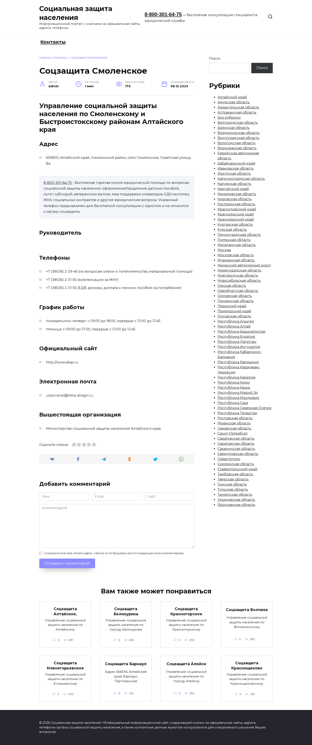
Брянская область (234, 128)
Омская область (232, 286)
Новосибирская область (239, 281)
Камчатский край (233, 189)
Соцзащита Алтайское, (65, 611)
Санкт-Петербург (233, 433)
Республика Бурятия (236, 337)
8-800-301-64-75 (163, 14)
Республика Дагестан (237, 342)
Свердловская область (238, 454)
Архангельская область (238, 107)
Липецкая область (234, 240)
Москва (224, 250)
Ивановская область (236, 168)
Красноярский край (236, 214)
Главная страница (53, 57)
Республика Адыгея (236, 321)
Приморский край (234, 311)
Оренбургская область (238, 291)
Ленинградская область (239, 235)
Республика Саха (233, 403)
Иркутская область (234, 174)
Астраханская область (237, 112)
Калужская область (234, 184)
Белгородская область (238, 123)
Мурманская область (236, 260)
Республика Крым (234, 388)
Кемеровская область (237, 194)
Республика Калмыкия (238, 362)
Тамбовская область (235, 474)
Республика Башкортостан (242, 332)
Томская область (232, 484)
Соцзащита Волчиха (247, 609)
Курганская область (235, 225)
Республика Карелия (237, 377)
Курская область (232, 230)
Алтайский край (232, 97)
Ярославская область (236, 505)
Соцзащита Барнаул (125, 663)
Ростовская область (235, 418)
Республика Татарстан (237, 413)
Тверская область (233, 479)
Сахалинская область (236, 449)
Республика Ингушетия (239, 347)
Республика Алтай (234, 326)
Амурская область (234, 102)
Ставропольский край (237, 469)
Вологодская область (237, 143)
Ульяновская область (236, 500)
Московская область (236, 255)
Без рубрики (229, 117)
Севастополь (229, 459)
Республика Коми (234, 382)
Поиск (215, 58)
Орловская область (235, 296)
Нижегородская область (239, 270)
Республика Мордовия (238, 398)
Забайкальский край (236, 163)
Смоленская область (236, 464)
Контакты (53, 42)
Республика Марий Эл (238, 393)
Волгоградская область (238, 138)
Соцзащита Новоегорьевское (65, 665)
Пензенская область (236, 301)
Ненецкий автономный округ (244, 265)
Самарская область (235, 428)
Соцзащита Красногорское (186, 611)
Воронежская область (237, 148)
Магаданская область (237, 245)
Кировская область (235, 199)
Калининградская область (241, 179)
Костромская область (236, 204)
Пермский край (232, 306)
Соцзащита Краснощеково (246, 665)
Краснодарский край (237, 209)
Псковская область (234, 316)
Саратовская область (236, 439)
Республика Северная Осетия (244, 408)
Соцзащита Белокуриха (126, 611)
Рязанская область (234, 423)
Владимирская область (239, 133)
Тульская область (233, 489)
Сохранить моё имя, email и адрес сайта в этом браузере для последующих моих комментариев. (114, 553)
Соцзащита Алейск (186, 663)
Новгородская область (238, 275)
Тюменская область (235, 495)
